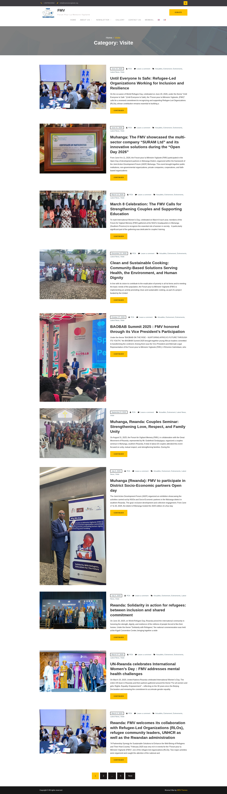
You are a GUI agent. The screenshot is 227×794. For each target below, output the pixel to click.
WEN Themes (182, 790)
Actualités (158, 69)
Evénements (177, 69)
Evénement (167, 69)
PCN (130, 69)
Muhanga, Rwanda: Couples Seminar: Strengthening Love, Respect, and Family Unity (147, 427)
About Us (85, 20)
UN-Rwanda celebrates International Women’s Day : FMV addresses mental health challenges (145, 669)
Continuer (119, 110)
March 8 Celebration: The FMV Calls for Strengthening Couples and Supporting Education (146, 209)
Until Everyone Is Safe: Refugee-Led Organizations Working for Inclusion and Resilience (147, 83)
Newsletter (102, 20)
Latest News (114, 72)
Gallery (120, 20)
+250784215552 (49, 3)
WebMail (149, 20)
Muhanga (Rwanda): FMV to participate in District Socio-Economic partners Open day (148, 485)
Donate (178, 12)
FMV (61, 10)
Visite (122, 72)
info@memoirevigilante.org (69, 3)
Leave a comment (143, 69)
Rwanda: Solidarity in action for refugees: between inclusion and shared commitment (148, 610)
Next (130, 776)
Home (73, 20)
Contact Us (135, 20)
